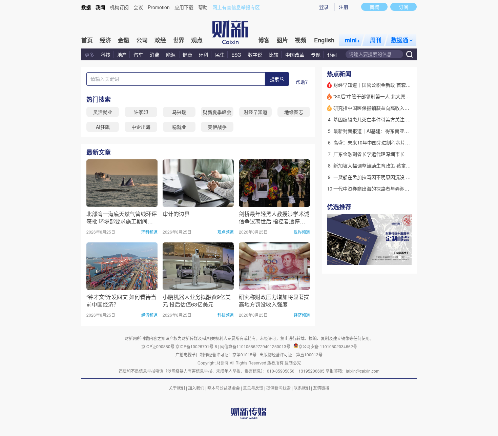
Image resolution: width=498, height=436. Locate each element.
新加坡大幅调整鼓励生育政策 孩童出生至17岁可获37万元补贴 (398, 165)
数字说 (255, 54)
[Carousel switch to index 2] (399, 257)
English (324, 40)
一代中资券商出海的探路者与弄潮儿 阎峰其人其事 (386, 188)
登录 (324, 6)
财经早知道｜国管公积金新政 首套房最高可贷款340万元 (392, 84)
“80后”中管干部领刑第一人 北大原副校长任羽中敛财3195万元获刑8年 (406, 96)
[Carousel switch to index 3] (406, 257)
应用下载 (183, 7)
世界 (178, 40)
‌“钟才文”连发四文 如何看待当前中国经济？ (121, 300)
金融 (123, 40)
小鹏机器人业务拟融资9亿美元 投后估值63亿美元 (197, 300)
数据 (86, 7)
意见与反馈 (253, 388)
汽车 (138, 54)
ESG (236, 54)
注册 (343, 6)
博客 (264, 40)
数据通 (399, 40)
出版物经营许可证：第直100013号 (291, 354)
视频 (300, 40)
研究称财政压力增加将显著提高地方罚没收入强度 (274, 300)
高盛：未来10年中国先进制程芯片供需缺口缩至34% (388, 142)
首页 (87, 40)
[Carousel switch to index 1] (393, 257)
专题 (315, 54)
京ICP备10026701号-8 (196, 346)
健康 (187, 54)
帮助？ (303, 81)
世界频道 (302, 232)
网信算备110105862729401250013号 (255, 346)
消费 (154, 54)
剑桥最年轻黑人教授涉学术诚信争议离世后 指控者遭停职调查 (274, 217)
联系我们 (302, 388)
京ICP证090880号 (157, 346)
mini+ (352, 40)
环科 (203, 54)
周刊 (375, 40)
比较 (273, 54)
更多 (89, 54)
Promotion (159, 7)
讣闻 (332, 54)
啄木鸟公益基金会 (224, 388)
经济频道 (149, 315)
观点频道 (225, 232)
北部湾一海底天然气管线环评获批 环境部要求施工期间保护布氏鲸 (121, 217)
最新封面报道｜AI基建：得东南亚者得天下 (378, 130)
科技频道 (225, 315)
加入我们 (196, 388)
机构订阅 (119, 7)
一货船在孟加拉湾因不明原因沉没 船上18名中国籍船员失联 (396, 177)
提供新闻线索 (278, 388)
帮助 (203, 7)
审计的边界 (176, 214)
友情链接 (321, 388)
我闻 (100, 7)
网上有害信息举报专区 (236, 7)
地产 (122, 54)
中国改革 (294, 54)
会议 (138, 7)
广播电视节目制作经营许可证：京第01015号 (215, 354)
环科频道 (149, 232)
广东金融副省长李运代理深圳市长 (368, 154)
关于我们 (177, 388)
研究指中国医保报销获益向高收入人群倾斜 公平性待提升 (393, 107)
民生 (220, 54)
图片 (282, 40)
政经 (160, 40)
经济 (105, 40)
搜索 (274, 79)
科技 (105, 54)
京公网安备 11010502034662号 (327, 346)
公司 (142, 40)
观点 (197, 40)
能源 (171, 54)
